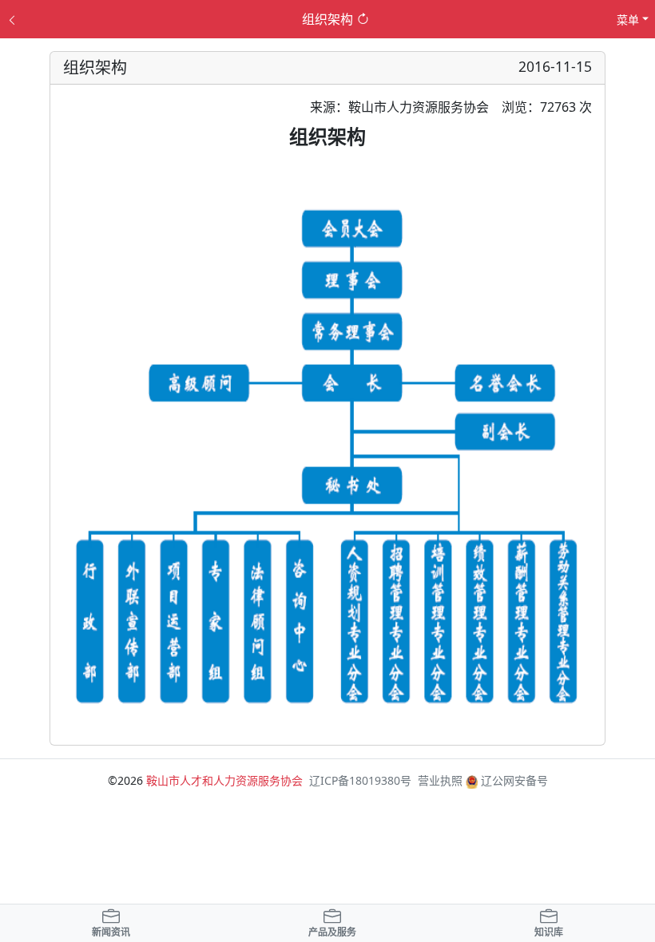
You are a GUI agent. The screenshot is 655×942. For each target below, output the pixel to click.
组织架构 (327, 19)
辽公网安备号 (513, 780)
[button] (111, 925)
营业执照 (440, 780)
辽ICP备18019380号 (360, 780)
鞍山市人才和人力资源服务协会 (224, 780)
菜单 (628, 19)
